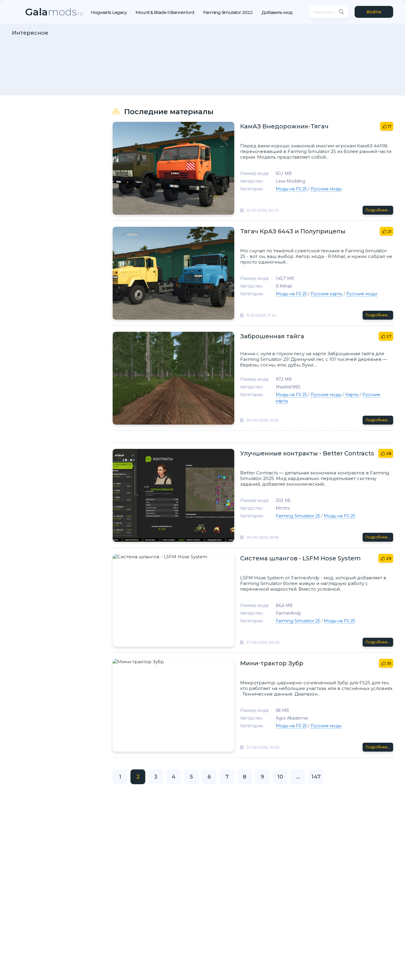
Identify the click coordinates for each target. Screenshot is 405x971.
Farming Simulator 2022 (228, 12)
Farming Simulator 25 (298, 516)
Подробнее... (378, 210)
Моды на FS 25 (291, 189)
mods (54, 12)
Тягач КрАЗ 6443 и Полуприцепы (292, 231)
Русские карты (326, 293)
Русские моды (326, 189)
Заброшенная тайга (272, 336)
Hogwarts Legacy (109, 12)
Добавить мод (277, 12)
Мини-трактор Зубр (271, 663)
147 (316, 777)
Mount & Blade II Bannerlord (164, 12)
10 (280, 777)
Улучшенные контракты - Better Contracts (307, 453)
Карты (351, 394)
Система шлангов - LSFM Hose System (300, 558)
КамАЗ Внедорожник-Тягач (284, 126)
